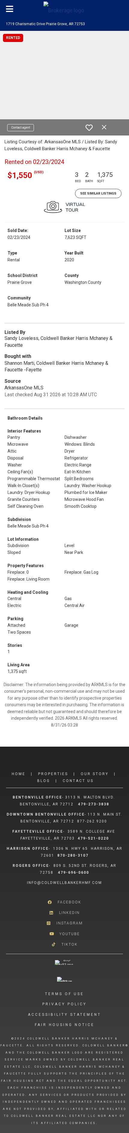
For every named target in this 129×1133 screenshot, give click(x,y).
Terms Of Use (64, 994)
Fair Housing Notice (64, 1025)
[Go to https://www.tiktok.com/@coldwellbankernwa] (64, 944)
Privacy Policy (64, 1004)
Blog (43, 781)
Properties (53, 774)
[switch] (89, 127)
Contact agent (20, 127)
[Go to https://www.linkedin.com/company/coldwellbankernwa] (64, 912)
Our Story (95, 774)
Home (19, 774)
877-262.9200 (93, 821)
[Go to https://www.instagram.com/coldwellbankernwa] (64, 923)
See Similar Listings (98, 193)
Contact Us (78, 781)
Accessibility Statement (64, 1015)
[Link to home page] (64, 9)
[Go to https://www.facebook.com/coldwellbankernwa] (64, 902)
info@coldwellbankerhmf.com (64, 883)
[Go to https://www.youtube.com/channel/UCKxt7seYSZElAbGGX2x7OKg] (64, 933)
